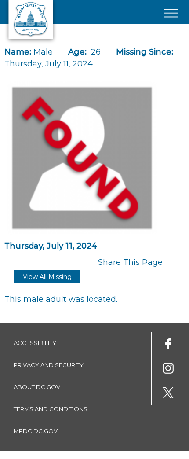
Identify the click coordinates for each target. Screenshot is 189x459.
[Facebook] (168, 345)
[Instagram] (168, 369)
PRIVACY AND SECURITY (49, 364)
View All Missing (47, 277)
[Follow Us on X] (168, 394)
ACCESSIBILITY (35, 342)
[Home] (30, 41)
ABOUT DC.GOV (37, 386)
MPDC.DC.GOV (36, 430)
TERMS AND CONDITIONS (50, 408)
